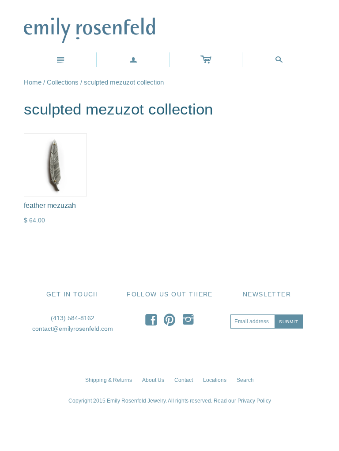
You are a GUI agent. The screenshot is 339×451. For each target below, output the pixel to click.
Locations (214, 380)
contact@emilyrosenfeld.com (72, 328)
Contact (183, 380)
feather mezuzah (50, 205)
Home (32, 82)
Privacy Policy (254, 401)
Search (245, 380)
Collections (63, 82)
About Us (153, 380)
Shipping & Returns (108, 380)
